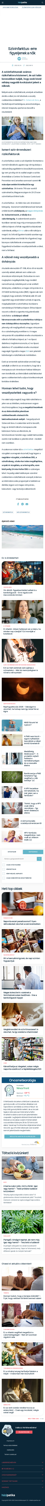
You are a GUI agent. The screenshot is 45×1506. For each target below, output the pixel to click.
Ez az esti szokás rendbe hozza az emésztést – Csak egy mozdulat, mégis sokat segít (21, 1410)
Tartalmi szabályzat (10, 1454)
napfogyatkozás (9, 703)
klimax (21, 230)
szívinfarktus (28, 449)
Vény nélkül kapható (14, 873)
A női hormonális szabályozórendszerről (31, 822)
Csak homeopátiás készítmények (19, 878)
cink (5, 1063)
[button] (22, 1462)
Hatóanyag (33, 852)
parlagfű (6, 1236)
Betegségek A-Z (8, 1469)
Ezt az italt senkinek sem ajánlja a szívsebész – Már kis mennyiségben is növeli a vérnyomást (20, 670)
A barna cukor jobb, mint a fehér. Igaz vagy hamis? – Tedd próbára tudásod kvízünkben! (20, 1189)
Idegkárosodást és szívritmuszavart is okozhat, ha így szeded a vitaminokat (20, 1030)
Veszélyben (7, 587)
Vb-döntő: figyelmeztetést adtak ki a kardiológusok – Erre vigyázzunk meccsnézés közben (20, 592)
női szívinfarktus (23, 512)
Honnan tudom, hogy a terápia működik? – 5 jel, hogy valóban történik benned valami (22, 1297)
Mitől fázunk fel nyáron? (31, 723)
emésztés (6, 1405)
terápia (6, 1293)
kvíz (5, 1182)
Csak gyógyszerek (13, 865)
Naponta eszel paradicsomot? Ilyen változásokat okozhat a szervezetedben (22, 922)
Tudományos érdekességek (13, 1368)
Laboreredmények (9, 1462)
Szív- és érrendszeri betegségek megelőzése (19, 665)
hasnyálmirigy (9, 955)
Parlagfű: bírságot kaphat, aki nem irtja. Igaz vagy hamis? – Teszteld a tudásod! (21, 1241)
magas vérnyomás (35, 211)
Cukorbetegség (9, 1329)
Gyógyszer (12, 852)
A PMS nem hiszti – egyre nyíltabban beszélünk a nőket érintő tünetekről (32, 740)
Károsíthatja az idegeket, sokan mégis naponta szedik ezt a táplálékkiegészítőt (22, 1067)
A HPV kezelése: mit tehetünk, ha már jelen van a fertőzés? (31, 792)
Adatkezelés (10, 1450)
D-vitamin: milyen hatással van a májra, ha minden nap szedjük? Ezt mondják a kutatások (22, 631)
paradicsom (8, 918)
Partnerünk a (26, 1145)
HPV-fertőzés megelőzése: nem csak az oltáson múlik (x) (32, 836)
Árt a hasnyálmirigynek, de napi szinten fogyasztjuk (21, 959)
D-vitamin (6, 626)
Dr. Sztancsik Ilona (31, 100)
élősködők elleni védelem (31, 7)
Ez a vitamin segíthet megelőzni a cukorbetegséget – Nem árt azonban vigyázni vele (20, 1334)
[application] (22, 537)
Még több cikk (33, 1418)
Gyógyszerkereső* (9, 1475)
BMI (27, 351)
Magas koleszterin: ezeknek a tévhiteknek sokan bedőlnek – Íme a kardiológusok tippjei (20, 995)
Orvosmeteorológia (10, 7)
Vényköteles (11, 869)
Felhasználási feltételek (10, 1445)
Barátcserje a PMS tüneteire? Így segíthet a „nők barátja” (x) (32, 777)
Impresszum (10, 1441)
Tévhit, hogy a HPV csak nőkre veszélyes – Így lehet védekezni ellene (32, 808)
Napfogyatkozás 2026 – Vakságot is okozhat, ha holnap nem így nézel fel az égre (21, 709)
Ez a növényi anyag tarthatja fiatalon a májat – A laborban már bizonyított (20, 1372)
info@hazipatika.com (35, 1500)
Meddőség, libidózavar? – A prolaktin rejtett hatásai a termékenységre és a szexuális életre (31, 758)
